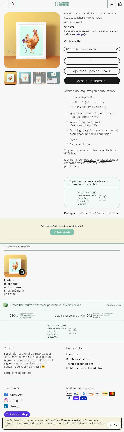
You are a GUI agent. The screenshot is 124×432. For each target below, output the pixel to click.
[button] (12, 4)
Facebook (106, 159)
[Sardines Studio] (62, 4)
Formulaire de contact (17, 373)
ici (75, 150)
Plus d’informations (114, 305)
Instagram (90, 159)
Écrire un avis (65, 232)
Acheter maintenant (92, 81)
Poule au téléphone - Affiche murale (15, 275)
